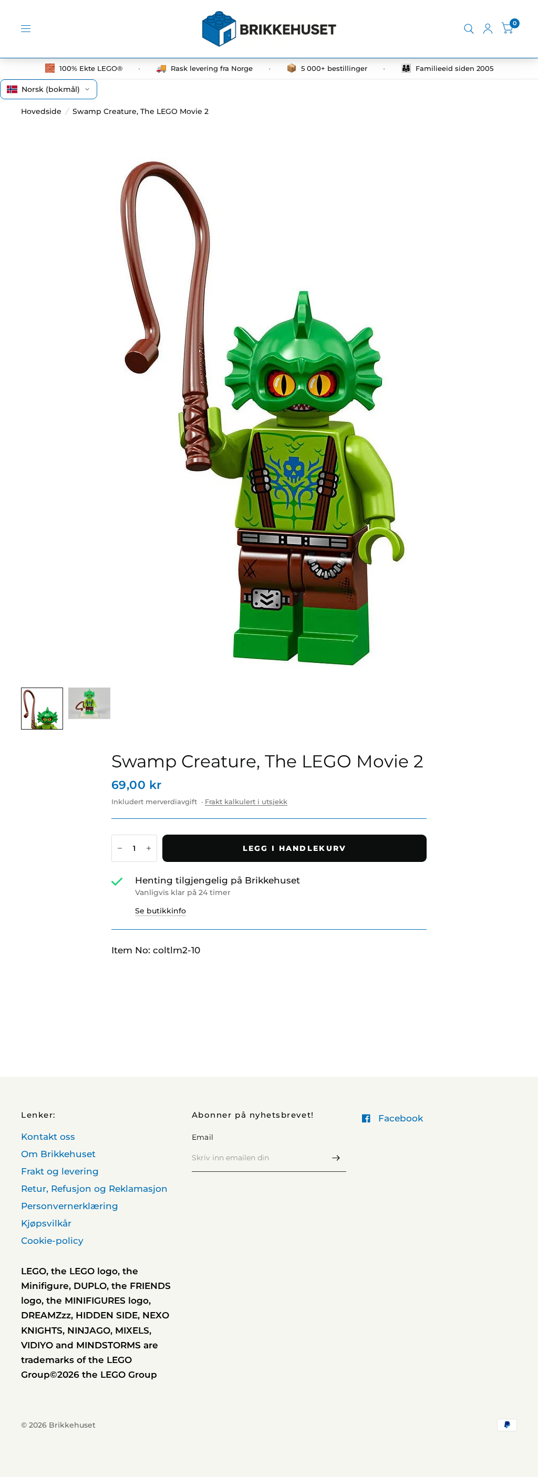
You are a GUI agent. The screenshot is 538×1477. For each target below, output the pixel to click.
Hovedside (41, 111)
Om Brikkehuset (58, 1154)
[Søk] (469, 29)
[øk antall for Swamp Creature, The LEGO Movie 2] (149, 848)
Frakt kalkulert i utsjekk (246, 801)
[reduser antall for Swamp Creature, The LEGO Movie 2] (120, 848)
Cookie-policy (52, 1240)
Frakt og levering (60, 1171)
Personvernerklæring (69, 1206)
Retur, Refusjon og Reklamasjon (94, 1188)
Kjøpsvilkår (46, 1223)
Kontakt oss (48, 1136)
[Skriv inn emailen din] (335, 1158)
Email (202, 1137)
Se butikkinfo (160, 910)
